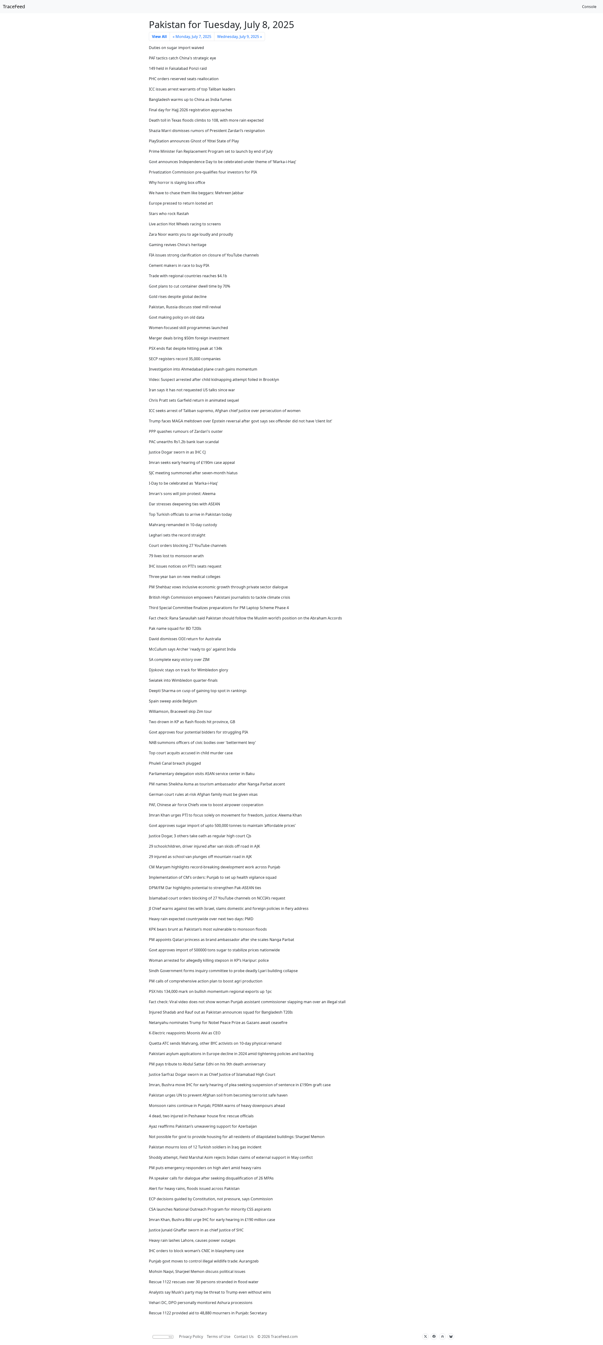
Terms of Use (218, 1336)
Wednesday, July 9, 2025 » (239, 36)
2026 (265, 1336)
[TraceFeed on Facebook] (434, 1336)
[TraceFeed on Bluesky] (451, 1336)
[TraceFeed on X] (425, 1336)
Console (589, 6)
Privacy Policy (191, 1336)
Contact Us (244, 1336)
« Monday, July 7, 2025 (192, 36)
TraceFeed (14, 6)
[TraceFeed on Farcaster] (442, 1336)
